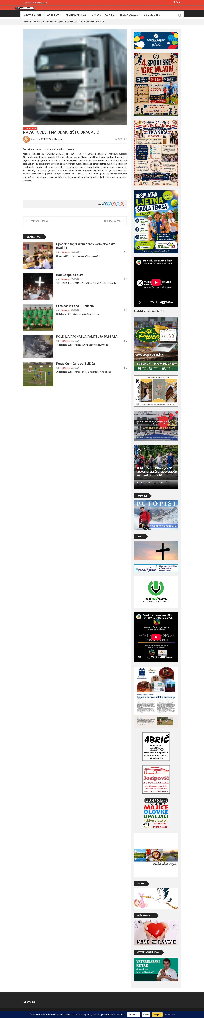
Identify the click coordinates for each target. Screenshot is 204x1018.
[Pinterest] (122, 204)
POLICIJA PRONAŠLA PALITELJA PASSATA (86, 336)
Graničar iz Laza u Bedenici (75, 306)
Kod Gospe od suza (70, 275)
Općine (95, 15)
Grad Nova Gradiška (76, 15)
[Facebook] (174, 2)
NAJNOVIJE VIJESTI (39, 22)
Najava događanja (128, 15)
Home (25, 22)
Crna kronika (151, 15)
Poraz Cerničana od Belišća (75, 363)
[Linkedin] (118, 204)
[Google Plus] (114, 204)
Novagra (58, 139)
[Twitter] (179, 2)
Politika (109, 15)
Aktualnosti (53, 15)
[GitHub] (176, 2)
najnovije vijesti (32, 15)
